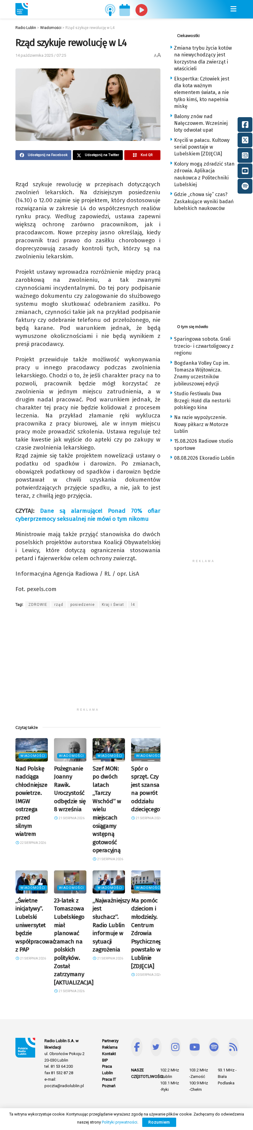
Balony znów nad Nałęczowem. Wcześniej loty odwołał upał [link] (201, 123)
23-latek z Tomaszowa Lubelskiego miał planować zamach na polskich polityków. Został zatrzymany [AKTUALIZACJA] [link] (73, 941)
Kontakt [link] (109, 1053)
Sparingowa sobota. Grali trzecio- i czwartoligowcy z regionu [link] (204, 346)
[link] (21, 9)
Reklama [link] (110, 1047)
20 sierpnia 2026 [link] (148, 974)
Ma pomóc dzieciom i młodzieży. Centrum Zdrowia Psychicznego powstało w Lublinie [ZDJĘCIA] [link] (148, 933)
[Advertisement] (87, 661)
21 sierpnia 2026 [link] (71, 818)
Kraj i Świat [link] (113, 604)
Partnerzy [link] (110, 1040)
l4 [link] (133, 604)
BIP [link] (105, 1060)
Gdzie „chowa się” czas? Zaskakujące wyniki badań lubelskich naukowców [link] (204, 201)
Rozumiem (159, 1122)
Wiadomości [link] (32, 756)
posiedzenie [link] (82, 604)
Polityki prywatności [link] (119, 1122)
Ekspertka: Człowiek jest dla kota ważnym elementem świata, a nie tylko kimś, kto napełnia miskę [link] (201, 92)
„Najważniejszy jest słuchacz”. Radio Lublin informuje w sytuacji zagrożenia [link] (111, 925)
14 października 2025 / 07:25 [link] (40, 55)
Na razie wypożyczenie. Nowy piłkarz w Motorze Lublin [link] (201, 424)
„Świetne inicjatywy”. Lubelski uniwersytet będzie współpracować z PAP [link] (35, 925)
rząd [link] (58, 604)
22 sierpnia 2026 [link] (32, 842)
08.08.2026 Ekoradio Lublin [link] (204, 458)
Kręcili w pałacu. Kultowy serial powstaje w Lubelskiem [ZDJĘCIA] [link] (202, 147)
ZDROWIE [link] (37, 604)
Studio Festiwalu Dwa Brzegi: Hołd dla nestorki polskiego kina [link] (202, 400)
